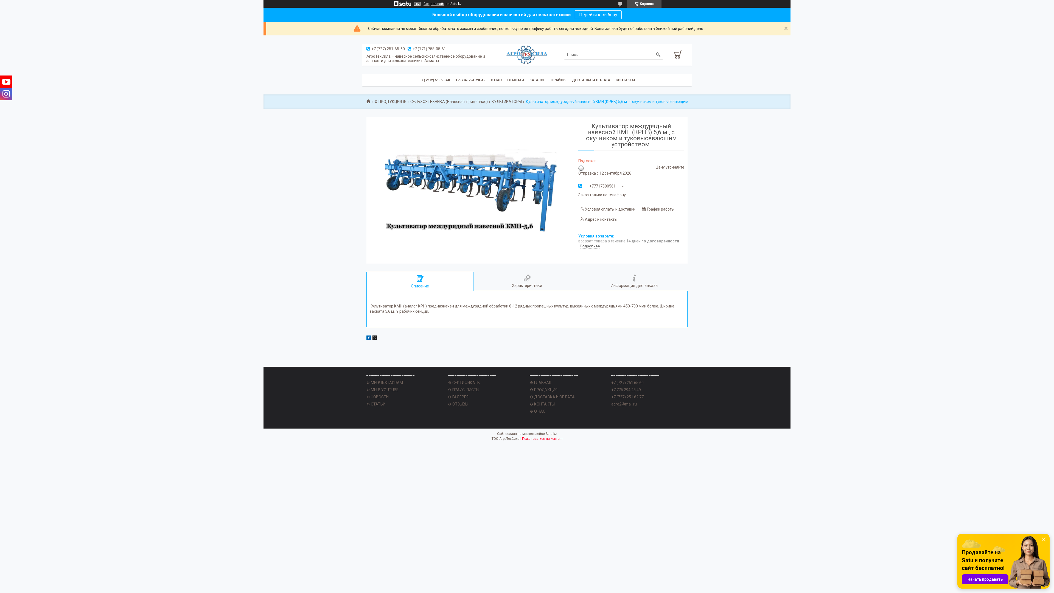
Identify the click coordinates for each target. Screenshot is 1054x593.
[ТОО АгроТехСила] (527, 54)
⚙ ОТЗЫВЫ (458, 404)
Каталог (537, 80)
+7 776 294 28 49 (626, 390)
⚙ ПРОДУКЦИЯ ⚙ (390, 101)
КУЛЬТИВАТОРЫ (507, 101)
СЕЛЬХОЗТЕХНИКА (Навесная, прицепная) (449, 101)
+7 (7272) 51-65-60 (434, 80)
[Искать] (658, 54)
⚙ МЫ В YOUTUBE (382, 390)
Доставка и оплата (591, 80)
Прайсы (559, 80)
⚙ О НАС (537, 411)
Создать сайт (434, 4)
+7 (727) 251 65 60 (627, 383)
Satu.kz (551, 434)
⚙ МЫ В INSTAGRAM (384, 383)
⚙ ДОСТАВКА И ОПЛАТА (552, 397)
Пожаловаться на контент (542, 439)
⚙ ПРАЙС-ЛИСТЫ (463, 390)
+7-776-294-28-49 (470, 80)
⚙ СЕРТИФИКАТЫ (464, 383)
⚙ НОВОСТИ (377, 397)
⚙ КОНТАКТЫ (542, 404)
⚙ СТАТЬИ (375, 404)
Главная (515, 80)
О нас (496, 80)
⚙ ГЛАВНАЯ (540, 383)
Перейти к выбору (598, 14)
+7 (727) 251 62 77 (627, 397)
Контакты (625, 80)
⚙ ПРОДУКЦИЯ (543, 390)
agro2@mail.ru (624, 404)
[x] (374, 338)
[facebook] (368, 338)
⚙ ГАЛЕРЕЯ (458, 397)
